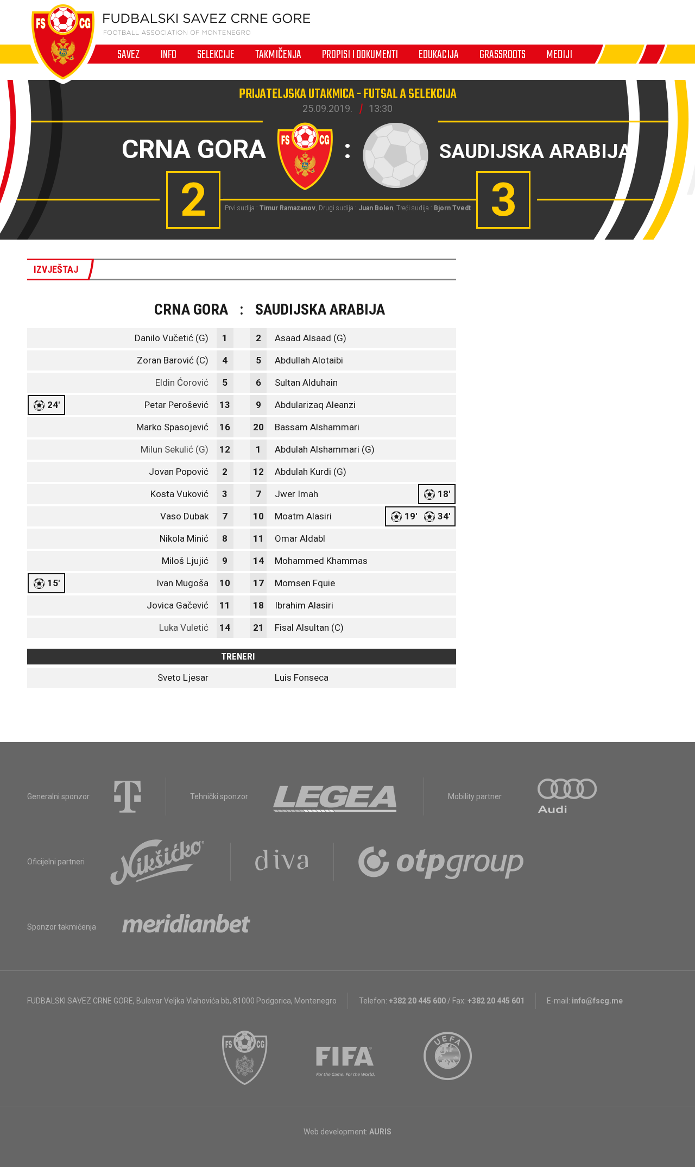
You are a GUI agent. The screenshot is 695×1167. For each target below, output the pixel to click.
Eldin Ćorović (181, 382)
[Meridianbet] (186, 927)
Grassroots (502, 54)
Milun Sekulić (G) (174, 449)
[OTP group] (441, 862)
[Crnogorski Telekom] (127, 796)
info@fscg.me (597, 1000)
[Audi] (567, 796)
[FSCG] (245, 1058)
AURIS (380, 1131)
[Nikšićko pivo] (157, 862)
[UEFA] (448, 1058)
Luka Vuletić (183, 627)
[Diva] (282, 862)
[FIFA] (345, 1058)
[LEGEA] (336, 796)
